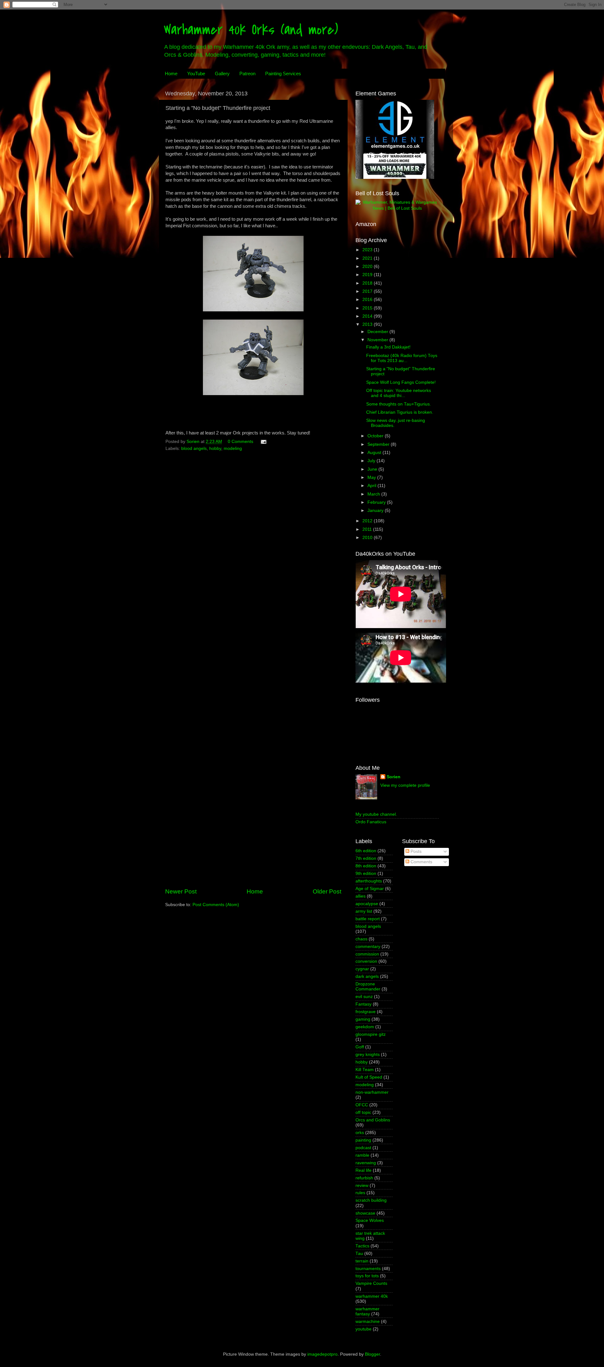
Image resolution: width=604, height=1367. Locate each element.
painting (363, 1140)
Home (171, 73)
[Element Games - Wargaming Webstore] (394, 177)
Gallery (222, 73)
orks (359, 1132)
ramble (362, 1155)
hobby (215, 448)
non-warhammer (372, 1092)
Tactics (362, 1246)
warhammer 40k (371, 1296)
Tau (359, 1253)
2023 (368, 249)
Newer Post (181, 891)
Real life (363, 1170)
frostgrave (365, 1011)
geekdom (364, 1026)
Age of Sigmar (369, 888)
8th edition (365, 866)
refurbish (364, 1178)
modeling (233, 448)
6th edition (365, 850)
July (372, 460)
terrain (361, 1261)
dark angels (367, 976)
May (372, 477)
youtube (363, 1329)
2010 (368, 537)
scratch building (371, 1200)
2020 (368, 266)
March (374, 494)
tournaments (368, 1268)
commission (367, 954)
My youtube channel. (376, 814)
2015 (368, 308)
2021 (368, 258)
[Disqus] (253, 534)
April (372, 485)
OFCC (361, 1105)
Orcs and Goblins (372, 1120)
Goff (359, 1047)
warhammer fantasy (367, 1311)
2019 (368, 274)
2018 (368, 283)
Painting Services (283, 73)
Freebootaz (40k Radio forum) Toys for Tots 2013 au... (401, 358)
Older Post (327, 891)
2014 (368, 316)
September (379, 444)
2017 (368, 291)
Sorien (393, 776)
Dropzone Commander (367, 986)
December (378, 331)
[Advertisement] (253, 835)
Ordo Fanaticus (370, 822)
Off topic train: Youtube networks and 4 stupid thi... (398, 393)
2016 (368, 299)
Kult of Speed (368, 1077)
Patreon (247, 73)
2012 (368, 521)
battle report (367, 918)
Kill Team (364, 1069)
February (377, 502)
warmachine (367, 1321)
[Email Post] (263, 441)
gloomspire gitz (370, 1034)
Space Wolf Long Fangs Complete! (401, 382)
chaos (361, 939)
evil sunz (364, 996)
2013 (368, 324)
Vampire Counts (371, 1283)
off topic (363, 1112)
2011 (367, 529)
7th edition (365, 858)
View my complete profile (405, 785)
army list (363, 911)
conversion (366, 961)
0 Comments (240, 441)
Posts (415, 851)
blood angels (194, 448)
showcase (365, 1213)
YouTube (196, 73)
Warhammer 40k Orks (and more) (251, 30)
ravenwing (365, 1162)
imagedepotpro (322, 1354)
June (372, 469)
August (375, 452)
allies (360, 896)
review (361, 1185)
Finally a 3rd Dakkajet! (388, 347)
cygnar (362, 969)
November (378, 339)
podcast (363, 1147)
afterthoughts (368, 881)
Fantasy (363, 1004)
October (376, 436)
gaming (362, 1019)
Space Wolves (369, 1220)
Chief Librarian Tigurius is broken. (399, 412)
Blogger (372, 1354)
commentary (367, 946)
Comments (420, 861)
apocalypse (366, 903)
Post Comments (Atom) (216, 904)
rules (360, 1192)
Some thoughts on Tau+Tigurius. (398, 404)
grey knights (367, 1054)
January (376, 510)
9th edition (365, 873)
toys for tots (367, 1275)
